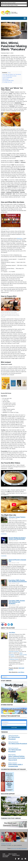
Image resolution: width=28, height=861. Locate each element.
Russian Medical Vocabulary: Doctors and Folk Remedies (17, 538)
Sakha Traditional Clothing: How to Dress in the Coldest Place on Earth (16, 758)
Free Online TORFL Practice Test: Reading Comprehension (18, 580)
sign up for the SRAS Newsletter (19, 848)
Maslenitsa (19, 238)
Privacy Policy (16, 855)
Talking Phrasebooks (13, 735)
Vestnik (13, 656)
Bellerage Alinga (14, 659)
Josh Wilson (12, 632)
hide (9, 72)
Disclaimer (5, 856)
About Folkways (12, 853)
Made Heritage (11, 754)
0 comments (4, 533)
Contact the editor (6, 843)
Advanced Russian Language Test (17, 560)
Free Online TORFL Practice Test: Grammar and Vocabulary (17, 602)
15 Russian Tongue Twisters (17, 517)
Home (4, 853)
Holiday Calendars (12, 763)
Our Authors (6, 855)
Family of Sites (23, 654)
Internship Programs (14, 651)
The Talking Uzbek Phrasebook (17, 743)
